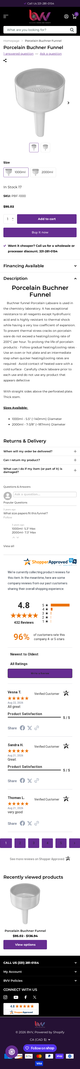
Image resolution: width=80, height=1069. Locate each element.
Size (6, 162)
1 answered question (18, 54)
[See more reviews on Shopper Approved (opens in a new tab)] (36, 728)
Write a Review (40, 673)
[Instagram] (5, 997)
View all (8, 546)
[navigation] (34, 147)
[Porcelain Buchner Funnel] (25, 904)
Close (40, 962)
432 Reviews (27, 623)
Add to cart (47, 219)
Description (15, 278)
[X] (34, 997)
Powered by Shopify (49, 1032)
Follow (7, 517)
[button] (13, 215)
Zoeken (72, 29)
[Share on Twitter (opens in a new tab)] (29, 728)
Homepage (11, 40)
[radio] (57, 605)
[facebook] (26, 997)
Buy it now (40, 232)
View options (25, 945)
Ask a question (51, 54)
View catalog (5, 16)
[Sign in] (66, 16)
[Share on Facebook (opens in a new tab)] (22, 728)
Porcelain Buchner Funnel (25, 931)
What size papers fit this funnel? (25, 513)
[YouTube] (16, 997)
